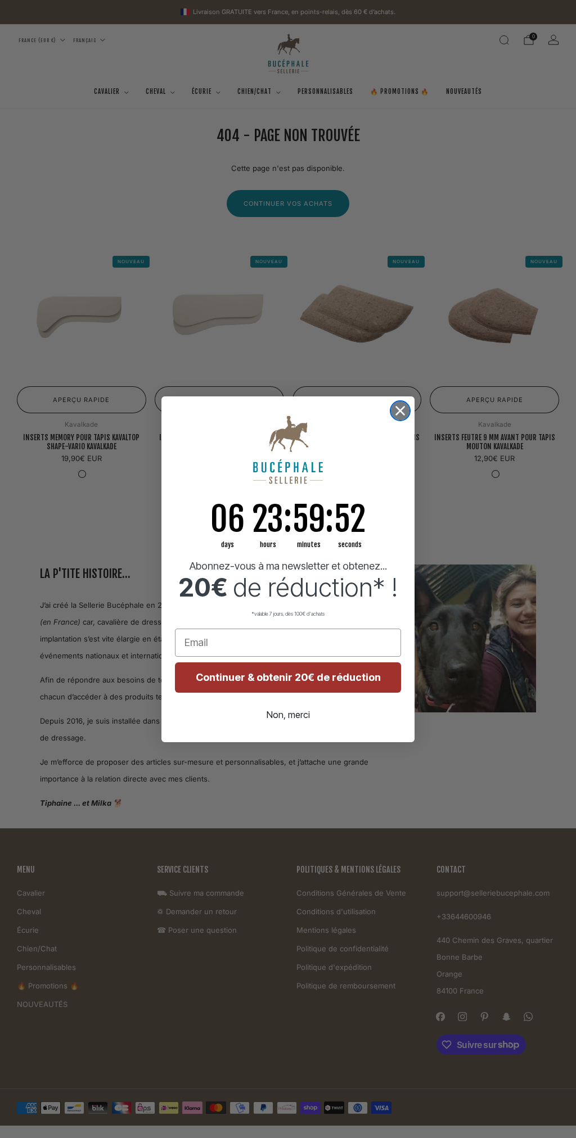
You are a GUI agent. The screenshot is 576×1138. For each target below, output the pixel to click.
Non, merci (288, 714)
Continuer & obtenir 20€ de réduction (288, 677)
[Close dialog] (400, 411)
